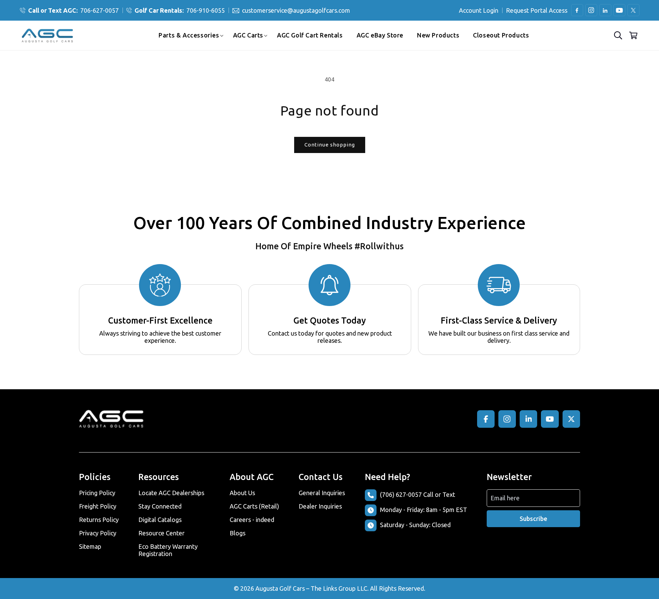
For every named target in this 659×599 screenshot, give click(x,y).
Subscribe (533, 518)
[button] (189, 35)
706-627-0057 (73, 10)
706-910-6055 (180, 10)
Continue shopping (329, 145)
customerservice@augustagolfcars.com (296, 10)
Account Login (478, 10)
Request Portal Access (536, 10)
